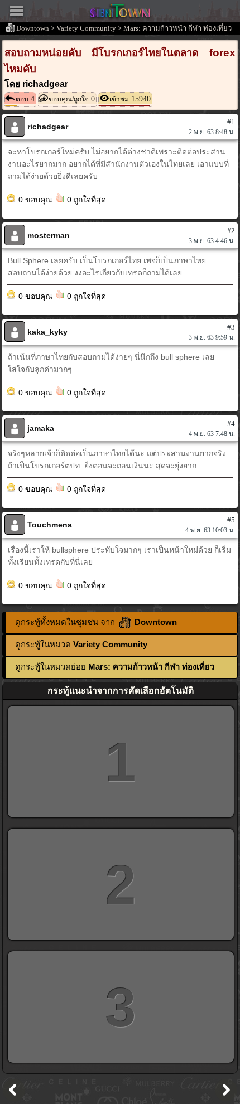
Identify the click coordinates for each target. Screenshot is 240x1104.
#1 (231, 122)
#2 (231, 230)
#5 (231, 520)
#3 (231, 327)
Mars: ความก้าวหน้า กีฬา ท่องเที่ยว (177, 28)
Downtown (32, 28)
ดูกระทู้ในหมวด (81, 644)
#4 (231, 423)
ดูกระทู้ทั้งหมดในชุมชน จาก (96, 622)
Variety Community (86, 28)
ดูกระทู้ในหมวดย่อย (114, 666)
